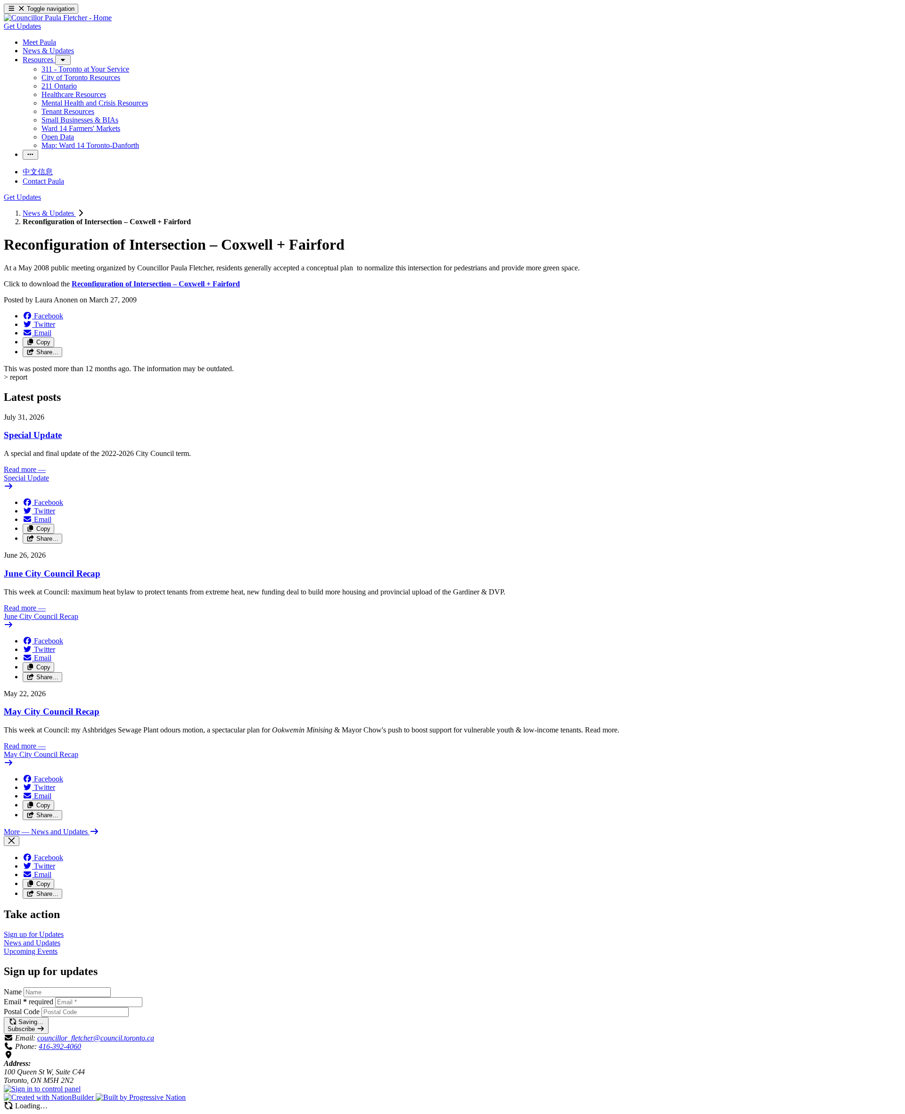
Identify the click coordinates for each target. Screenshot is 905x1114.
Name (13, 992)
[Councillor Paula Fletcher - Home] (58, 18)
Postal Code (22, 1012)
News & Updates (49, 213)
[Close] (11, 841)
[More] (63, 60)
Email (28, 1002)
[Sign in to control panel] (42, 1089)
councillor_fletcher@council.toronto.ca (95, 1038)
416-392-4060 (60, 1046)
